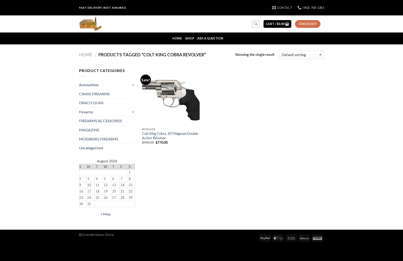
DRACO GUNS (91, 102)
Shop (189, 38)
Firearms (86, 112)
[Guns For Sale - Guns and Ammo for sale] (102, 23)
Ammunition (89, 84)
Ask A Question (210, 38)
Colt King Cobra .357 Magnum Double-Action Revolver (170, 136)
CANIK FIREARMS (94, 94)
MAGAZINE (89, 130)
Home (177, 38)
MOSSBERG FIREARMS (98, 139)
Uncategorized (91, 148)
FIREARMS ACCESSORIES (100, 120)
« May (106, 214)
